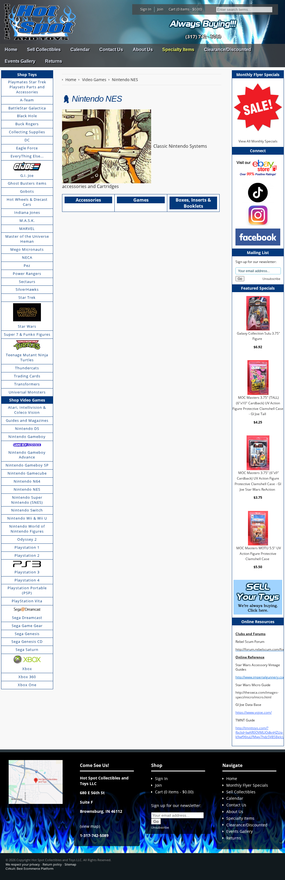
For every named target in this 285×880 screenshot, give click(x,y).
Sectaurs (27, 281)
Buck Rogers (27, 123)
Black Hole (27, 115)
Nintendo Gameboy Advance (27, 455)
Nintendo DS (27, 428)
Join (160, 9)
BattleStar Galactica (27, 108)
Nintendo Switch (27, 510)
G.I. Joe (27, 175)
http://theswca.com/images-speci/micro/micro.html (257, 694)
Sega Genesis (27, 633)
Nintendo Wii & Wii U (27, 518)
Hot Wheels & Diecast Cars (27, 202)
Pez (27, 265)
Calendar (80, 49)
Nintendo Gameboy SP (27, 465)
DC (27, 139)
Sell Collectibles (44, 49)
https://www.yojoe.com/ (253, 712)
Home (11, 49)
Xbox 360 (27, 676)
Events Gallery (20, 61)
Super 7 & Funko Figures (27, 334)
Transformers (27, 384)
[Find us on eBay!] (258, 167)
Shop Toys (27, 74)
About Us (143, 49)
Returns (53, 61)
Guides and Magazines (27, 420)
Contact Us (111, 49)
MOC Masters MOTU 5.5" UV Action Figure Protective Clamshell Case (258, 553)
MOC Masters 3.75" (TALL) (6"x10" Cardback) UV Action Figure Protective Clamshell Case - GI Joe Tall (257, 405)
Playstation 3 (27, 572)
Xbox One (27, 684)
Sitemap (70, 864)
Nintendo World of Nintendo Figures (27, 529)
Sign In (145, 9)
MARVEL (27, 228)
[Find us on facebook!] (257, 237)
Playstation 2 (27, 555)
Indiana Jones (27, 212)
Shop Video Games (27, 400)
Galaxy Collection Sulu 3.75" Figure (258, 336)
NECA (27, 257)
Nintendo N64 (27, 481)
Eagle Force (27, 148)
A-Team (27, 99)
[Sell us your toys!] (203, 24)
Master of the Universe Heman (27, 239)
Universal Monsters (27, 392)
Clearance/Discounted (227, 49)
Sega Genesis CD (27, 641)
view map (90, 826)
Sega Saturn (27, 649)
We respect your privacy (23, 864)
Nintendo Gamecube (27, 473)
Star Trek (27, 297)
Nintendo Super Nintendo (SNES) (27, 500)
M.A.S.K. (27, 220)
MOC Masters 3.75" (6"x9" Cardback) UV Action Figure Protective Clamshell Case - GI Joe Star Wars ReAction (258, 481)
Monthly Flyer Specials (247, 785)
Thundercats (27, 367)
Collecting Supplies (27, 131)
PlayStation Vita (27, 600)
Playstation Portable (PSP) (27, 590)
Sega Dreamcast (27, 617)
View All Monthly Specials (258, 141)
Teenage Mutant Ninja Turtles (27, 357)
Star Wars (27, 326)
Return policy (52, 864)
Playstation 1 (27, 547)
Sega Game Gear (27, 625)
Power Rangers (27, 273)
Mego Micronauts (27, 249)
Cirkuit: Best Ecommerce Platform (29, 868)
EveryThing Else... (27, 156)
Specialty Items (178, 49)
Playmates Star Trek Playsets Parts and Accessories (27, 86)
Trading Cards (27, 375)
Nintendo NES (27, 489)
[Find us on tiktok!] (258, 192)
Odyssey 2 (27, 539)
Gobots (27, 191)
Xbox (27, 668)
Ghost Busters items (27, 183)
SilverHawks (27, 289)
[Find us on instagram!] (258, 215)
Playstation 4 (27, 580)
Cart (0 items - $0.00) (185, 9)
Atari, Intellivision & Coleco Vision (27, 410)
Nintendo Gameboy (27, 436)
